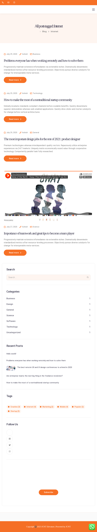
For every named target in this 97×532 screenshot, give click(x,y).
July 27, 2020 (11, 227)
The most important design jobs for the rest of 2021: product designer (42, 139)
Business (36, 54)
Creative (15, 407)
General (36, 133)
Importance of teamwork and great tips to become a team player (39, 233)
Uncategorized (13, 332)
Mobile (64, 407)
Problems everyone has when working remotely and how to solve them (43, 60)
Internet (31, 407)
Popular (79, 407)
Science (36, 227)
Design (9, 304)
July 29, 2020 (11, 54)
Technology (37, 93)
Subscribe (48, 492)
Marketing (47, 407)
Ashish (25, 54)
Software (10, 321)
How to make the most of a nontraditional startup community (38, 100)
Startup (15, 411)
